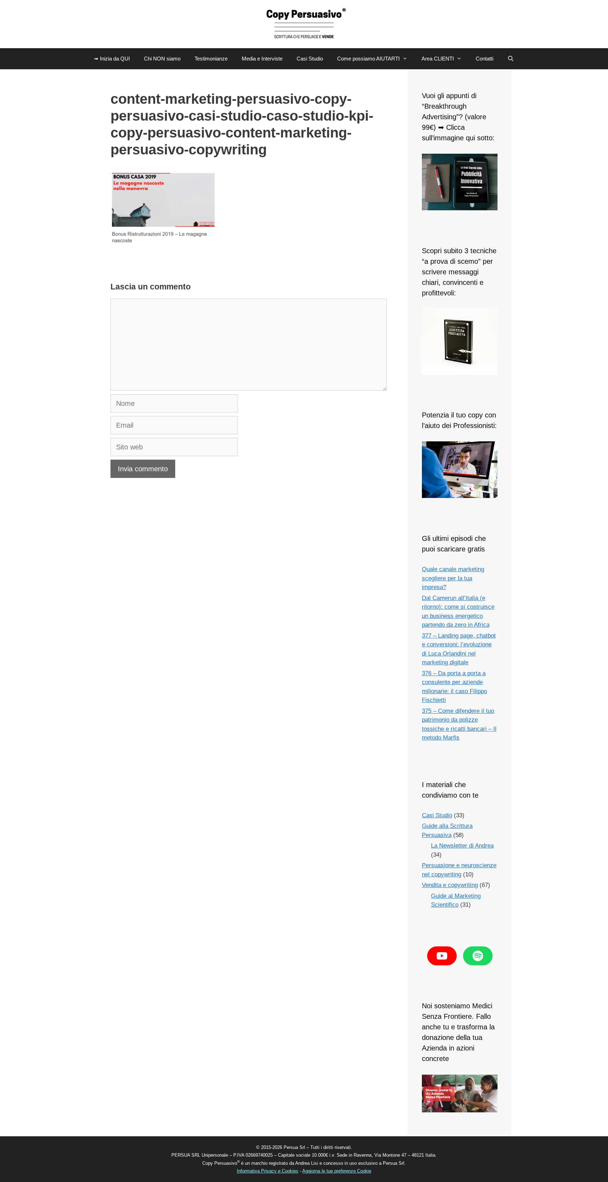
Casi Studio (310, 59)
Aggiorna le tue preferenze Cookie (336, 1171)
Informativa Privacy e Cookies (267, 1171)
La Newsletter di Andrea (462, 845)
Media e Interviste (262, 59)
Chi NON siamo (162, 59)
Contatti (484, 59)
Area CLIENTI (438, 59)
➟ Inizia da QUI (112, 59)
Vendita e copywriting (450, 885)
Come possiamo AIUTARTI (368, 59)
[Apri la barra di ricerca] (510, 58)
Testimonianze (211, 59)
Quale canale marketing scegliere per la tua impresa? (453, 578)
